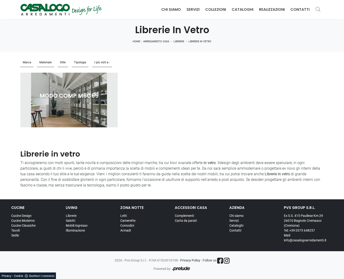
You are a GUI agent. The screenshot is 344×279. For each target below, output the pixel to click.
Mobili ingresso (77, 225)
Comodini (127, 225)
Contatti (300, 9)
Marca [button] (27, 62)
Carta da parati (186, 220)
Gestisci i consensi (41, 276)
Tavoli (15, 230)
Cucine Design (21, 216)
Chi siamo (236, 216)
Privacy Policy (190, 260)
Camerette (127, 220)
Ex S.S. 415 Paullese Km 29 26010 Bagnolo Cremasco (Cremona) (303, 220)
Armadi (125, 230)
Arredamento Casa (156, 41)
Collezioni (215, 9)
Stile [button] (63, 62)
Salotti (70, 220)
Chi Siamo (171, 9)
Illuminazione (75, 230)
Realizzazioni (272, 9)
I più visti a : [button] (102, 62)
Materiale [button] (45, 62)
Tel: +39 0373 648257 (299, 230)
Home (136, 41)
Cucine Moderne (23, 220)
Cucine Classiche (23, 225)
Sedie (15, 235)
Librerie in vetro (200, 41)
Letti (123, 216)
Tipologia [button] (80, 62)
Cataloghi (242, 9)
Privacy (6, 276)
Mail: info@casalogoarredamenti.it (305, 237)
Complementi (184, 216)
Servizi (193, 9)
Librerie (179, 41)
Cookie (18, 276)
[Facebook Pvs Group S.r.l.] (220, 261)
